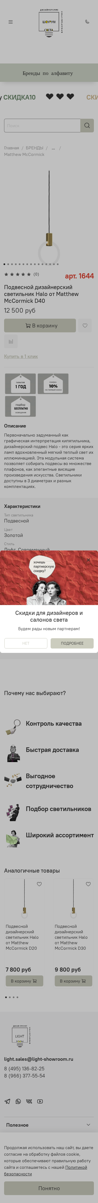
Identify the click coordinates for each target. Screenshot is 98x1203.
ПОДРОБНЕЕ (72, 643)
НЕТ (25, 643)
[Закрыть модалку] (88, 560)
